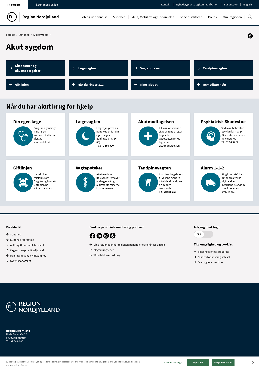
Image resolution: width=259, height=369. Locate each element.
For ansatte (231, 4)
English (247, 4)
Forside (10, 34)
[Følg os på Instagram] (106, 237)
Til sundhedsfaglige (46, 4)
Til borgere (13, 4)
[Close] (253, 362)
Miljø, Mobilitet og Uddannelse (152, 17)
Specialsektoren (191, 17)
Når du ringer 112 (91, 84)
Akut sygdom (40, 34)
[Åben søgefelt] (250, 16)
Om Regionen (232, 17)
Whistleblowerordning (107, 255)
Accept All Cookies (223, 362)
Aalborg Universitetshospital (27, 245)
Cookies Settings (173, 362)
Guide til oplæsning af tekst (214, 257)
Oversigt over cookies (210, 262)
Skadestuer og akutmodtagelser (28, 68)
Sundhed (119, 17)
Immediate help (214, 84)
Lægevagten (87, 68)
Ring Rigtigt (149, 84)
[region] (129, 363)
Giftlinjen (22, 84)
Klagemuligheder (104, 250)
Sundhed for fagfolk (22, 239)
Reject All (198, 362)
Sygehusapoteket (20, 261)
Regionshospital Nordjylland (27, 250)
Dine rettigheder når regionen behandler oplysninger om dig (129, 244)
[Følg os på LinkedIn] (99, 237)
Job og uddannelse (94, 17)
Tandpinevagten (215, 68)
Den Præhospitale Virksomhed (28, 255)
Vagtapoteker (150, 68)
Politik (212, 17)
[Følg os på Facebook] (92, 237)
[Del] (250, 36)
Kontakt (165, 4)
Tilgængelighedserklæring (213, 251)
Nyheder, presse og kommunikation (197, 4)
